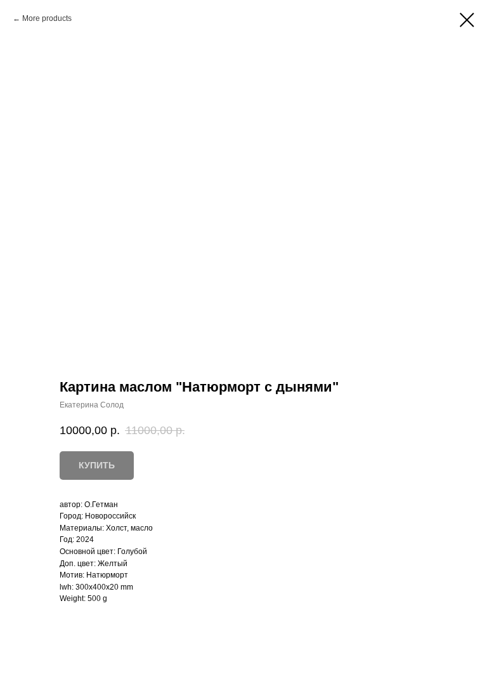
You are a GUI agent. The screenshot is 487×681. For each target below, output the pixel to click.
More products (47, 18)
